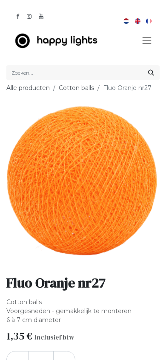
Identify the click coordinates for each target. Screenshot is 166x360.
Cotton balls (76, 88)
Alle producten (28, 88)
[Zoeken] (151, 72)
